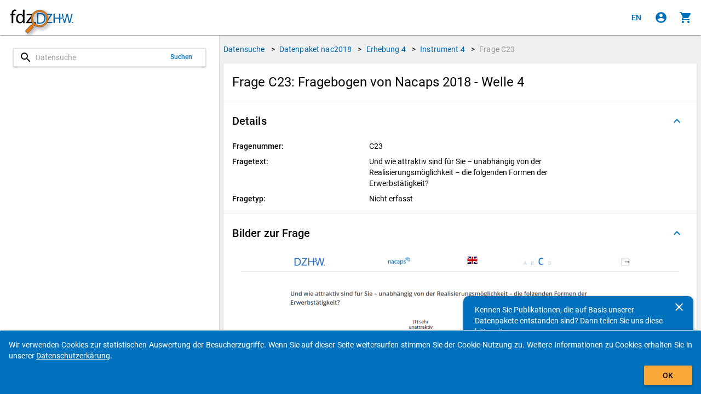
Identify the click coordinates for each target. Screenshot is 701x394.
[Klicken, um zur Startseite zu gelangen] (41, 18)
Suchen (181, 57)
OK (668, 375)
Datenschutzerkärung (73, 355)
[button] (460, 121)
